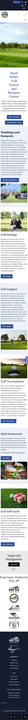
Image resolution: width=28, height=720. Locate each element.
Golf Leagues (9, 289)
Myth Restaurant (11, 434)
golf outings (19, 239)
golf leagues (20, 294)
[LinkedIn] (22, 5)
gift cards (4, 518)
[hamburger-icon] (25, 15)
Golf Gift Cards (10, 511)
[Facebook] (22, 2)
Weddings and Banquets (10, 134)
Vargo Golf (8, 523)
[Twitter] (25, 2)
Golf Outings (9, 234)
